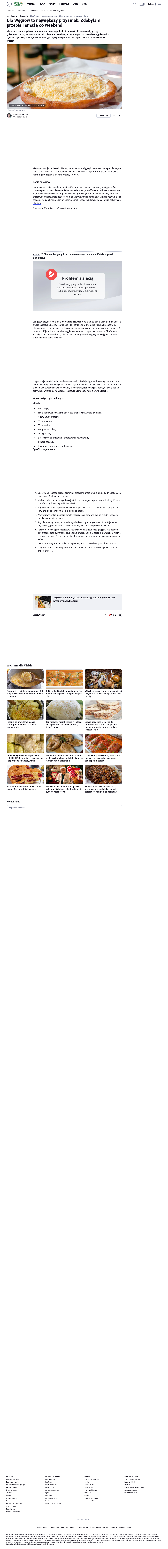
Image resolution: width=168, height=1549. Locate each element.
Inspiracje (64, 4)
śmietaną (100, 381)
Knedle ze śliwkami (51, 1501)
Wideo (75, 4)
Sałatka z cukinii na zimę (53, 1503)
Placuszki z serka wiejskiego (15, 1485)
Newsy (42, 4)
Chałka (86, 1495)
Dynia (47, 1493)
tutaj (52, 1544)
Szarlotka (87, 1493)
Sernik (86, 1482)
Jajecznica (9, 1493)
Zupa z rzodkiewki (130, 1482)
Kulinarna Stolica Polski (16, 11)
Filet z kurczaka (11, 1490)
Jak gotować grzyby (52, 1490)
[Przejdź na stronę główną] (9, 6)
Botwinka (127, 1485)
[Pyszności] (20, 4)
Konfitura (48, 1495)
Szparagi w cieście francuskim (134, 1487)
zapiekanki (54, 168)
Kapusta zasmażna (12, 1501)
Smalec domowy (11, 1498)
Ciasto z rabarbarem (130, 1490)
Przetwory (48, 1482)
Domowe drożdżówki (91, 1498)
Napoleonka (88, 1487)
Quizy (84, 4)
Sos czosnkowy (11, 1506)
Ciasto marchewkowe (91, 1479)
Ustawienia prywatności (120, 1527)
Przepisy (31, 4)
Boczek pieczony (11, 1509)
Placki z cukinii (50, 1487)
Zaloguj (151, 4)
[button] (142, 4)
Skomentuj (104, 115)
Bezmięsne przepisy (12, 1482)
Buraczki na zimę (51, 1498)
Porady (52, 4)
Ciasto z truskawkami (131, 1493)
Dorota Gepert (19, 114)
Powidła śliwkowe (51, 1485)
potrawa (37, 190)
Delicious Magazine (56, 11)
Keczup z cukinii (11, 1487)
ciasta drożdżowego (71, 321)
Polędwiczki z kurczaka (14, 1503)
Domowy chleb (89, 1501)
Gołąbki (8, 1495)
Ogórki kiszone (50, 1479)
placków (37, 203)
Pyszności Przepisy (12, 1479)
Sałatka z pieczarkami (13, 1512)
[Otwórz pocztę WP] (135, 4)
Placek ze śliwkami (90, 1490)
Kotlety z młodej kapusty (132, 1479)
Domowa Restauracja (37, 11)
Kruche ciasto (89, 1485)
